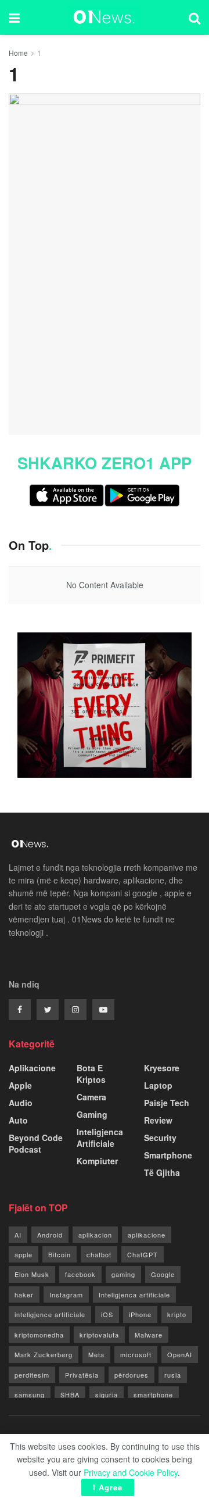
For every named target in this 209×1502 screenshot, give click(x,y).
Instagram (66, 1294)
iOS (107, 1314)
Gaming (92, 1114)
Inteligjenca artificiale (134, 1294)
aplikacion (95, 1234)
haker (24, 1294)
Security (160, 1137)
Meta (96, 1354)
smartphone (153, 1394)
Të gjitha (162, 1172)
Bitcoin (59, 1254)
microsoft (136, 1354)
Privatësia (82, 1374)
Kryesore (161, 1068)
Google (163, 1274)
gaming (123, 1274)
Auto (18, 1120)
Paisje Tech (166, 1102)
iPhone (140, 1314)
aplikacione (146, 1234)
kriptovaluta (99, 1334)
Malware (149, 1334)
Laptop (158, 1085)
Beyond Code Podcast (36, 1143)
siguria (106, 1394)
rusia (172, 1374)
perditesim (32, 1374)
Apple (20, 1085)
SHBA (70, 1394)
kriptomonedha (39, 1334)
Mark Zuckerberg (44, 1354)
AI (18, 1234)
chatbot (99, 1254)
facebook (80, 1274)
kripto (176, 1314)
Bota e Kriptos (91, 1073)
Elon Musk (32, 1274)
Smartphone (168, 1155)
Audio (21, 1102)
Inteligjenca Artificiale (100, 1137)
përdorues (131, 1374)
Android (50, 1234)
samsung (30, 1394)
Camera (91, 1097)
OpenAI (179, 1354)
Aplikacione (32, 1068)
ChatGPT (142, 1254)
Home (18, 53)
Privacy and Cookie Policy (131, 1472)
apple (24, 1254)
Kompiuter (97, 1161)
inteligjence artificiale (50, 1314)
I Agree (107, 1487)
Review (158, 1120)
